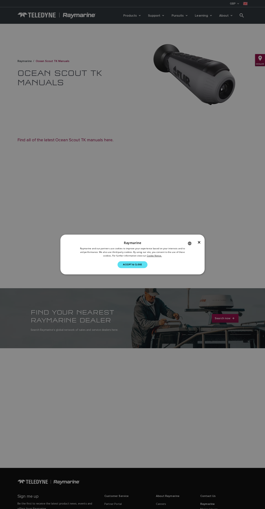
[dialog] (132, 254)
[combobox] (189, 243)
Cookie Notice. (154, 255)
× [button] (199, 242)
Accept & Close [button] (132, 264)
